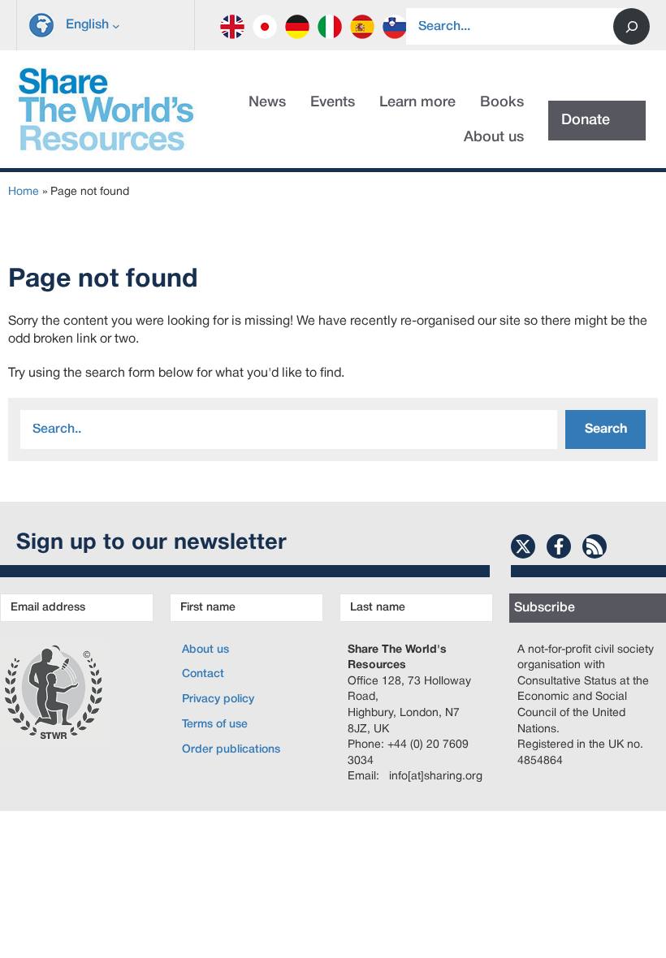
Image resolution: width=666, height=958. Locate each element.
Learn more (417, 102)
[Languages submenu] (116, 25)
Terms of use (215, 724)
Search (606, 429)
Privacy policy (218, 699)
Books (502, 102)
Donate (585, 120)
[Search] (631, 26)
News (267, 102)
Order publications (231, 749)
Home (23, 192)
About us (494, 137)
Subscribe (544, 608)
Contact (203, 674)
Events (332, 102)
